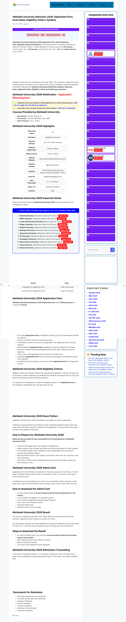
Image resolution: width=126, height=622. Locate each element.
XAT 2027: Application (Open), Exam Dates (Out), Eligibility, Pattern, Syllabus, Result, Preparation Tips (100, 359)
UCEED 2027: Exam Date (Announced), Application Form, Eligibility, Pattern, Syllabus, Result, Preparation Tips (101, 368)
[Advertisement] (46, 68)
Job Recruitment (58, 5)
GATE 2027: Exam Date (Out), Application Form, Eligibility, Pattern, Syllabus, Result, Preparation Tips (100, 364)
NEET (69, 5)
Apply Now (63, 216)
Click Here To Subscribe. (67, 108)
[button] (111, 5)
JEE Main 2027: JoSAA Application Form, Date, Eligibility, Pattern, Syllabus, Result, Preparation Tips (101, 373)
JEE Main (80, 5)
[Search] (112, 250)
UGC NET (92, 5)
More (102, 5)
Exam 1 (17, 615)
